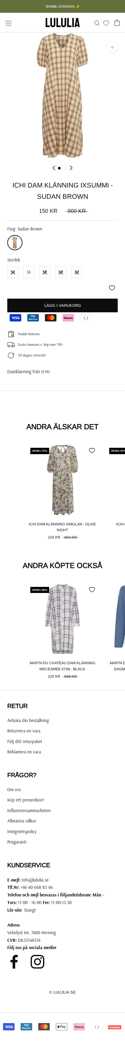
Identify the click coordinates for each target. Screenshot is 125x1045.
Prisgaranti (16, 842)
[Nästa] (71, 168)
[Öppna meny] (8, 22)
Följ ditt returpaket (24, 741)
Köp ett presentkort (25, 800)
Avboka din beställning (28, 720)
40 (61, 272)
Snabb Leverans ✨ (63, 6)
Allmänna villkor (21, 821)
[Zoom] (112, 47)
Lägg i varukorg (62, 305)
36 (28, 272)
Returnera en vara (23, 731)
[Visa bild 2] (65, 168)
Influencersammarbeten (29, 810)
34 (13, 272)
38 (44, 272)
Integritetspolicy (22, 831)
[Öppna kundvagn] (117, 22)
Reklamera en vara (24, 752)
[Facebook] (14, 962)
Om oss (14, 789)
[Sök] (97, 23)
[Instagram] (37, 962)
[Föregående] (54, 168)
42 (77, 272)
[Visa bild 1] (59, 168)
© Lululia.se (62, 992)
